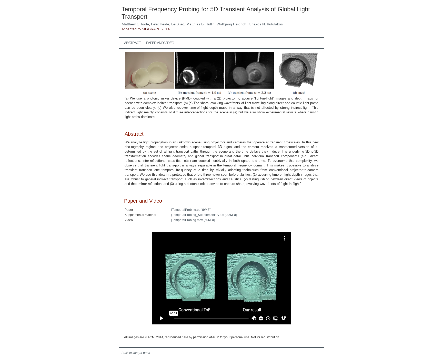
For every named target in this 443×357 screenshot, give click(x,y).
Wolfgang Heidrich (231, 24)
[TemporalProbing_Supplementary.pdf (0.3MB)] (204, 215)
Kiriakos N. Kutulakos (265, 24)
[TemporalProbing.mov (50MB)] (193, 220)
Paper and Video (160, 43)
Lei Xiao (177, 24)
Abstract (132, 43)
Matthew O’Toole (135, 24)
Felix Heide (160, 24)
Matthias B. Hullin (200, 24)
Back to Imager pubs (136, 353)
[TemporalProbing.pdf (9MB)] (191, 210)
